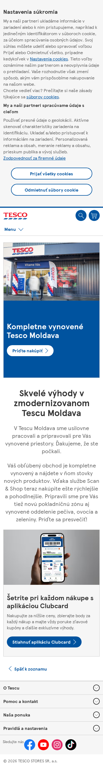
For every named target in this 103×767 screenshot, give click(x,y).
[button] (81, 215)
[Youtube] (43, 745)
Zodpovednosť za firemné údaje (34, 158)
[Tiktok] (71, 745)
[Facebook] (29, 745)
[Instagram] (57, 745)
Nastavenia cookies (49, 59)
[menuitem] (81, 215)
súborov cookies (42, 96)
